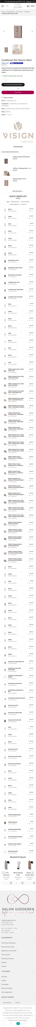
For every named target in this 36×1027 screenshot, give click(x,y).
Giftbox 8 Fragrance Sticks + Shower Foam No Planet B (15, 537)
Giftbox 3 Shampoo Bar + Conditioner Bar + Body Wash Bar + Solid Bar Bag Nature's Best (16, 421)
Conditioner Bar (10, 108)
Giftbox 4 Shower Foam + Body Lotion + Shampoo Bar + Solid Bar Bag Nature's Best (16, 443)
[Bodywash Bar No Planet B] (6, 160)
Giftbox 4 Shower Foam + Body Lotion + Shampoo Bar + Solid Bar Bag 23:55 (16, 436)
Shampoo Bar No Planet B (14, 720)
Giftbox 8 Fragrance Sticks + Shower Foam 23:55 (15, 523)
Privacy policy (5, 954)
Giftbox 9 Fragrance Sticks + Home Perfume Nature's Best (15, 552)
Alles (8, 201)
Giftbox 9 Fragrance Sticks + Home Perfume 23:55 (15, 544)
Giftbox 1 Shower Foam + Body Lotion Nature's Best (16, 377)
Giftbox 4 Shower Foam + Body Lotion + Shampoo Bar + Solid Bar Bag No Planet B (16, 451)
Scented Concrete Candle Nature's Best (14, 668)
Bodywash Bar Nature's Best (15, 267)
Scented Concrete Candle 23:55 (16, 661)
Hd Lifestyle (6, 877)
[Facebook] (6, 114)
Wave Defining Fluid (18, 874)
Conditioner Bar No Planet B (15, 297)
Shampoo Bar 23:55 (13, 705)
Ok (18, 1023)
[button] (3, 31)
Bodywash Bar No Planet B (21, 157)
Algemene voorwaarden (8, 950)
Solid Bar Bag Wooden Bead (15, 836)
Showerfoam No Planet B (14, 763)
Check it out (31, 1)
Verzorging (19, 11)
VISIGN (27, 108)
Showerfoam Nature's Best (14, 756)
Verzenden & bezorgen (8, 943)
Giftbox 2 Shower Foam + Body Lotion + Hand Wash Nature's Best (16, 400)
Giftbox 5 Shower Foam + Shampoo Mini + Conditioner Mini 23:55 (15, 465)
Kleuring (4, 976)
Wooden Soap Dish (13, 851)
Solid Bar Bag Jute (12, 822)
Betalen (3, 962)
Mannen (23, 204)
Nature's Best (20, 108)
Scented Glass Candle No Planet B (16, 698)
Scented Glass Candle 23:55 (15, 683)
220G (9, 333)
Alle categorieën (6, 992)
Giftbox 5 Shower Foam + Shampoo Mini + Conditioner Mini (15, 458)
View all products (18, 146)
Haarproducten (10, 11)
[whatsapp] (11, 114)
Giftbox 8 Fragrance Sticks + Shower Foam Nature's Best (15, 530)
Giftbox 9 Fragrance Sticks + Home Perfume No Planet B (15, 559)
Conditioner (27, 11)
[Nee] (33, 1016)
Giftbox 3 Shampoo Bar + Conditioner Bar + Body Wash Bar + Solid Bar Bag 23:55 (15, 414)
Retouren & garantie (7, 947)
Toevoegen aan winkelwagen (14, 84)
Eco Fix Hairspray (6, 874)
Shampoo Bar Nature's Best (15, 712)
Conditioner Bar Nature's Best (15, 289)
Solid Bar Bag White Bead (14, 829)
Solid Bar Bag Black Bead (14, 814)
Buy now (18, 92)
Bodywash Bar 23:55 (19, 179)
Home (3, 11)
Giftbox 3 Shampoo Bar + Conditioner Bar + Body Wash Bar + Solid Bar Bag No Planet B (22, 168)
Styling (3, 980)
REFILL (10, 209)
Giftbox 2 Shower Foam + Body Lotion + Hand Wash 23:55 (16, 391)
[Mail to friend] (9, 114)
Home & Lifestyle (25, 201)
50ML (9, 224)
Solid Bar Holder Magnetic (14, 844)
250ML (10, 216)
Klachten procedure (7, 958)
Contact (4, 966)
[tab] (18, 191)
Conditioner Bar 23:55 (13, 282)
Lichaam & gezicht (15, 204)
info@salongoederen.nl (8, 920)
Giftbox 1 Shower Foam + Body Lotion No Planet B (16, 384)
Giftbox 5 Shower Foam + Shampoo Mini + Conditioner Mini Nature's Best (15, 473)
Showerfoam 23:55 (13, 749)
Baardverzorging (6, 988)
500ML (10, 625)
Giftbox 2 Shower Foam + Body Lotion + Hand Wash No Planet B (16, 406)
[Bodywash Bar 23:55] (6, 182)
